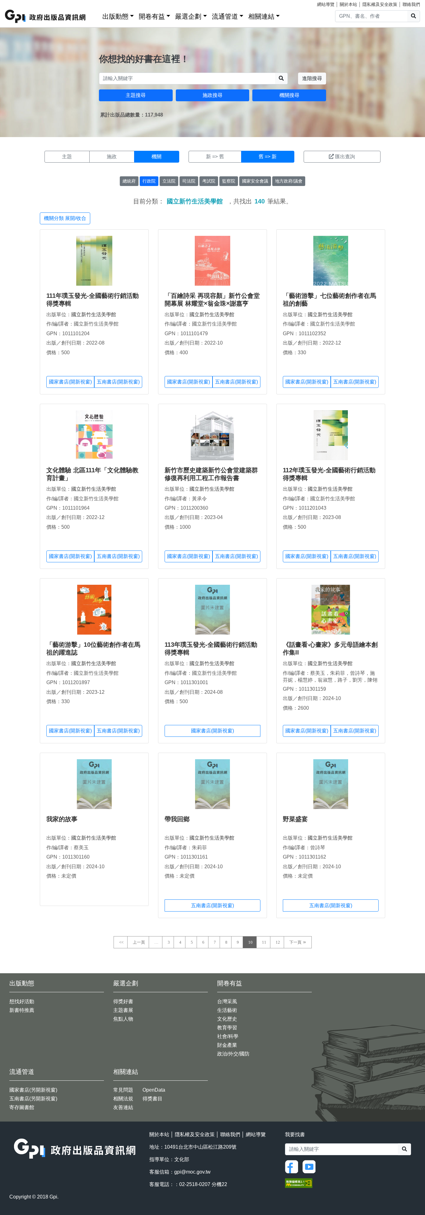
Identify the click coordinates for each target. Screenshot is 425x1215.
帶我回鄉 (177, 819)
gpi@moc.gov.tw (192, 1171)
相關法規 (123, 1098)
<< (121, 942)
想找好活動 (21, 1001)
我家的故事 (61, 819)
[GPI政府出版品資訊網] (45, 16)
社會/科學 (227, 1036)
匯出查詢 (345, 156)
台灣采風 (227, 1001)
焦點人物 (123, 1019)
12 (278, 942)
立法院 (168, 181)
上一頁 (139, 942)
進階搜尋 (312, 78)
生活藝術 (227, 1010)
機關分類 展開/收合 (65, 218)
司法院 (188, 181)
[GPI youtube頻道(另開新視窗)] (310, 1166)
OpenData (153, 1090)
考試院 (208, 181)
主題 (67, 156)
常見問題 (123, 1090)
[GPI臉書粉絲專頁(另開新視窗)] (293, 1166)
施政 (112, 156)
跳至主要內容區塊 (17, 3)
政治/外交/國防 (233, 1053)
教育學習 (227, 1027)
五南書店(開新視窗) (118, 381)
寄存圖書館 (21, 1107)
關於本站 (348, 4)
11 (264, 942)
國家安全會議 (255, 181)
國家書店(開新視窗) (70, 381)
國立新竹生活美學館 (93, 314)
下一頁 (295, 942)
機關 (156, 156)
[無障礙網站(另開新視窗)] (298, 1182)
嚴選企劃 (188, 16)
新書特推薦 (21, 1010)
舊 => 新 (268, 156)
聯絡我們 (411, 4)
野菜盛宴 (295, 819)
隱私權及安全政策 (379, 4)
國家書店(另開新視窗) (33, 1090)
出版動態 (115, 16)
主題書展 (123, 1010)
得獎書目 (152, 1098)
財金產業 (227, 1045)
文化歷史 (227, 1019)
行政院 (149, 181)
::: (95, 15)
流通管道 (225, 16)
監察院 (228, 181)
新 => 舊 (215, 156)
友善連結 (123, 1107)
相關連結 (261, 16)
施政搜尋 (212, 95)
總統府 (129, 181)
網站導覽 (325, 4)
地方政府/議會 (288, 181)
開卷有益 (152, 16)
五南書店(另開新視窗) (33, 1098)
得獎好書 (123, 1001)
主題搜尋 (136, 95)
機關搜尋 (289, 95)
